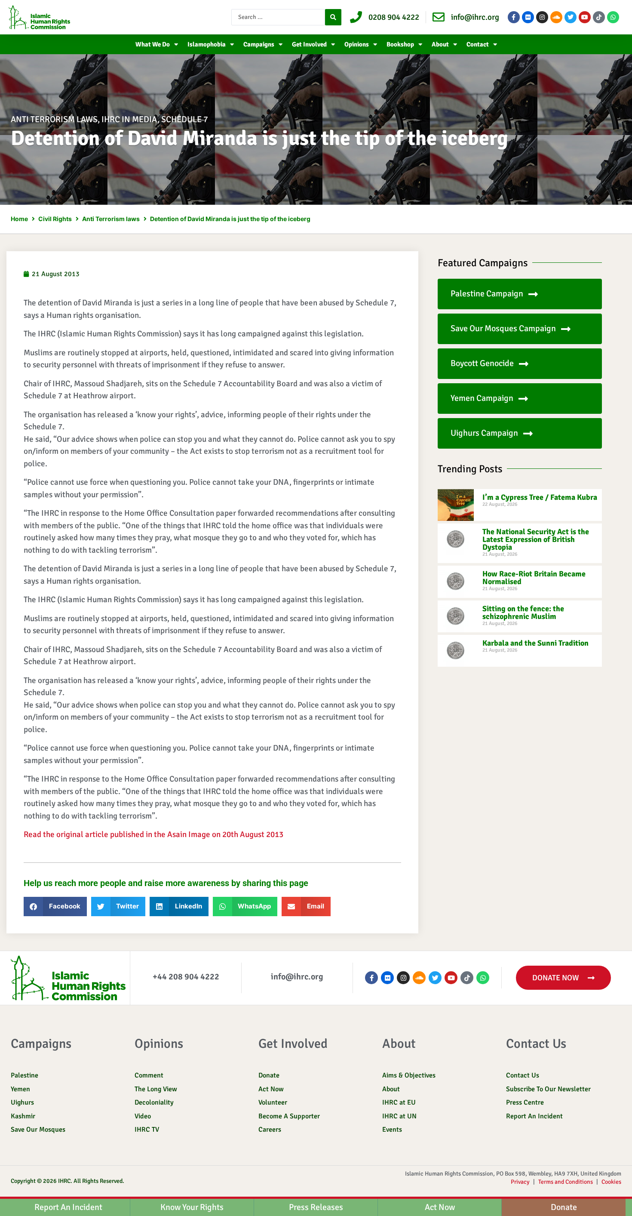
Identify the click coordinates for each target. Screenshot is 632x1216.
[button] (55, 906)
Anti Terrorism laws (54, 119)
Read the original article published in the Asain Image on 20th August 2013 (153, 834)
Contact (477, 44)
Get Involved (309, 44)
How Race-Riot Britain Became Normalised (534, 577)
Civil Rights (55, 218)
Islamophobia (206, 44)
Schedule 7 (184, 119)
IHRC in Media (129, 119)
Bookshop (400, 44)
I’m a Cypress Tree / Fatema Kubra (539, 497)
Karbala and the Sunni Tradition (535, 643)
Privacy (520, 1181)
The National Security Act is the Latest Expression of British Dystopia (535, 539)
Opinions (356, 44)
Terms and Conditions (565, 1181)
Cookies (611, 1181)
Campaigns (258, 44)
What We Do (152, 44)
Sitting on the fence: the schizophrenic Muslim (523, 612)
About (440, 44)
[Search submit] (333, 17)
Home (19, 218)
